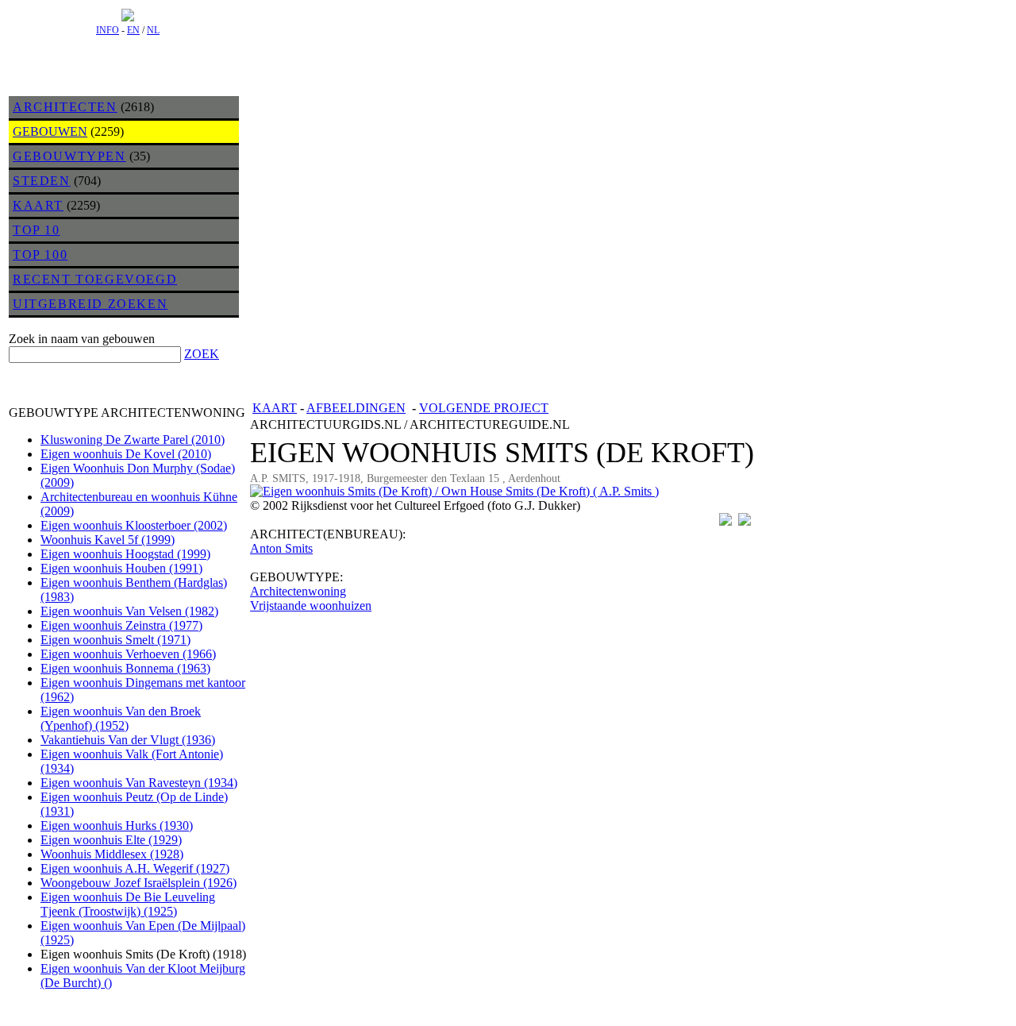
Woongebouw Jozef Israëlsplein (138, 882)
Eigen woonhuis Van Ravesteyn (138, 782)
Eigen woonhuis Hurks (116, 825)
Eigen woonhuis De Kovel (125, 454)
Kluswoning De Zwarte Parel (132, 439)
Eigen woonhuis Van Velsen (129, 611)
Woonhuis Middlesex (111, 854)
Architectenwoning (298, 591)
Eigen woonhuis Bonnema (125, 668)
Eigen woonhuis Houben (121, 568)
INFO (107, 30)
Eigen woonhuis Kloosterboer (133, 525)
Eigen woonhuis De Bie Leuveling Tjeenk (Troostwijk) (127, 904)
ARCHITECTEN (65, 107)
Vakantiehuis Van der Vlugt (127, 739)
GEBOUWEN (50, 131)
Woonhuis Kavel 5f (107, 539)
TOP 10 (36, 230)
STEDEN (42, 180)
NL (153, 30)
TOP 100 (40, 254)
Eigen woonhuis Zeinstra (121, 625)
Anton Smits (281, 548)
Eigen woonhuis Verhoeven (128, 654)
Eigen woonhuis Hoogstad (125, 554)
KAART (38, 205)
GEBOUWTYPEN (69, 156)
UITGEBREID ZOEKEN (90, 303)
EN (133, 30)
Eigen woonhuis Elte (111, 840)
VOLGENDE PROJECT (483, 408)
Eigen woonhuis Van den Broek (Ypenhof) (120, 718)
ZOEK (201, 354)
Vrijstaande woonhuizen (310, 605)
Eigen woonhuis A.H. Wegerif (134, 868)
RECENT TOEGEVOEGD (95, 279)
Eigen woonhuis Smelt (115, 639)
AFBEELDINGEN (356, 408)
